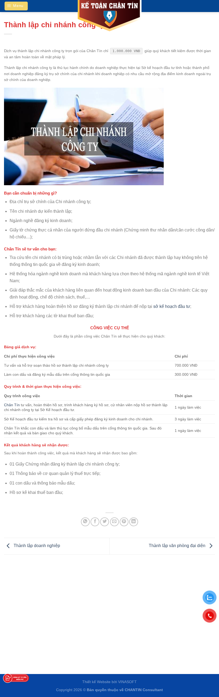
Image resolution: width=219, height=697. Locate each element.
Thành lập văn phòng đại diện (177, 546)
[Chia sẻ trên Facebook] (95, 521)
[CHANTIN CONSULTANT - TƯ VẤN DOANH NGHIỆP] (109, 16)
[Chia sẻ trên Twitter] (104, 521)
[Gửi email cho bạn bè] (114, 521)
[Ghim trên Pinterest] (124, 521)
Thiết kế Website (96, 682)
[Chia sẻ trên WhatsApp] (85, 521)
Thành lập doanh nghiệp (36, 546)
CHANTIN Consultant (144, 690)
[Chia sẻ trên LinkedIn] (133, 521)
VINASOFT (127, 682)
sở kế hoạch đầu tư (171, 306)
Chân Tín (12, 405)
